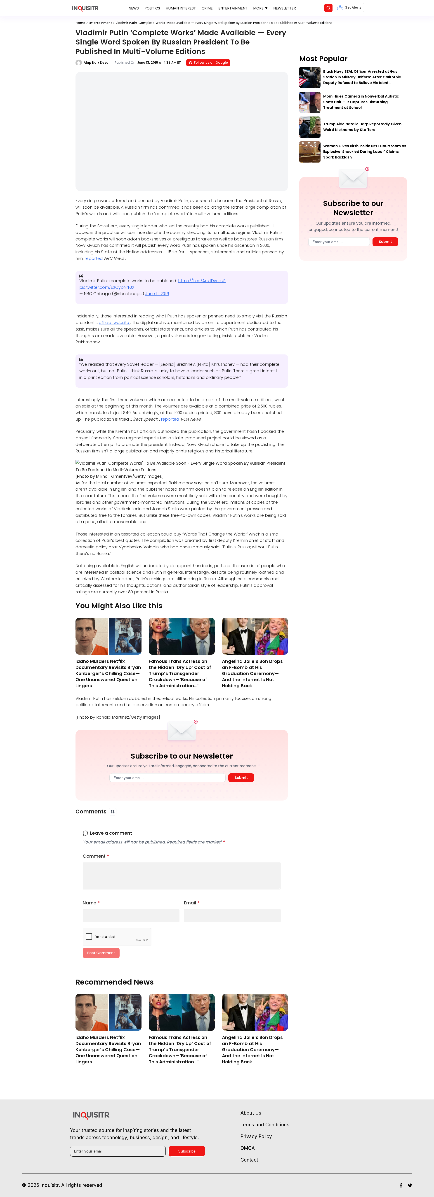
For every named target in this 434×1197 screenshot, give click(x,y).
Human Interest (181, 8)
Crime (207, 8)
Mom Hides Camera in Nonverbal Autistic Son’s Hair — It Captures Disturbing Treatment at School (361, 102)
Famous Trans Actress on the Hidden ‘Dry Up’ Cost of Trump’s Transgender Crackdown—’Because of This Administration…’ (180, 673)
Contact (249, 1160)
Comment (96, 856)
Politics (152, 8)
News (134, 8)
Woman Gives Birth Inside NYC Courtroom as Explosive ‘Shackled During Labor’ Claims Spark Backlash (364, 151)
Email (192, 903)
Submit (241, 777)
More (258, 8)
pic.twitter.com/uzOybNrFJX (106, 287)
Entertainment (233, 8)
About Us (251, 1113)
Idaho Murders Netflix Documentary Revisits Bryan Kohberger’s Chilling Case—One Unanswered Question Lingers (108, 673)
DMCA (248, 1148)
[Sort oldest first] (112, 811)
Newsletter (284, 8)
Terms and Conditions (265, 1124)
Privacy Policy (256, 1136)
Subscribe (187, 1151)
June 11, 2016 (157, 293)
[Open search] (328, 8)
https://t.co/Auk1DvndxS (202, 281)
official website (114, 322)
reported (94, 258)
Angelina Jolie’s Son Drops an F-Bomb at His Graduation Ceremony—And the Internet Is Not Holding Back (252, 673)
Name (91, 903)
